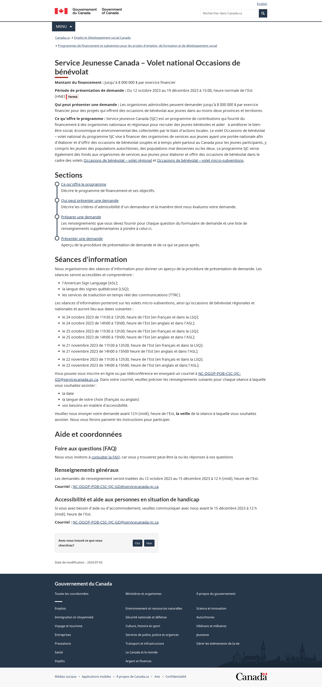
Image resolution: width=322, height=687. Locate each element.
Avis (157, 676)
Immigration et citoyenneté (74, 617)
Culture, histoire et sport (143, 626)
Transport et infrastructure (145, 643)
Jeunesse (202, 635)
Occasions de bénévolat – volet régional (118, 160)
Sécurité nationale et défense (146, 617)
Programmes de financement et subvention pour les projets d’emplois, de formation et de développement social (137, 46)
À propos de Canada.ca (132, 676)
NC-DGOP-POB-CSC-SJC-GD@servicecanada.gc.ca (116, 486)
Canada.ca (62, 38)
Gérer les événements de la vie (217, 643)
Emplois (60, 608)
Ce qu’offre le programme (83, 184)
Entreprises (63, 635)
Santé (59, 652)
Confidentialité (175, 676)
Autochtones (205, 617)
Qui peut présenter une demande (90, 200)
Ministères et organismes (144, 594)
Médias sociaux (65, 676)
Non (149, 543)
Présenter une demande (82, 238)
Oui (137, 543)
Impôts (60, 661)
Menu (65, 26)
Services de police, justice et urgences (152, 635)
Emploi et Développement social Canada (102, 38)
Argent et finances (138, 661)
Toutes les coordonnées (72, 594)
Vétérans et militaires (211, 626)
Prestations (63, 643)
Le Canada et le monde (142, 652)
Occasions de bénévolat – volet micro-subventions (200, 160)
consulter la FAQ (105, 457)
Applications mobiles (96, 676)
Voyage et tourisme (68, 626)
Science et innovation (211, 608)
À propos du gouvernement (216, 594)
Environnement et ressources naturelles (154, 608)
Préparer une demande (81, 216)
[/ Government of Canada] (88, 11)
